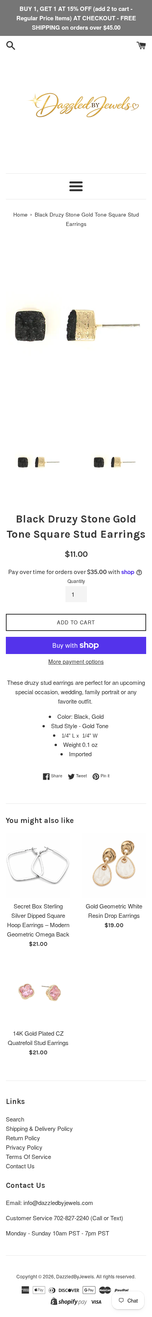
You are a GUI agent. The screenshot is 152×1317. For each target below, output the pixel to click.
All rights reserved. (116, 1276)
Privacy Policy (24, 1147)
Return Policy (23, 1138)
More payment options (76, 661)
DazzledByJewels (75, 1276)
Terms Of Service (28, 1156)
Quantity (76, 581)
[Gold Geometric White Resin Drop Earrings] (114, 865)
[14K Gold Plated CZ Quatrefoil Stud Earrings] (38, 992)
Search (15, 1119)
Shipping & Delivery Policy (39, 1128)
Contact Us (20, 1166)
